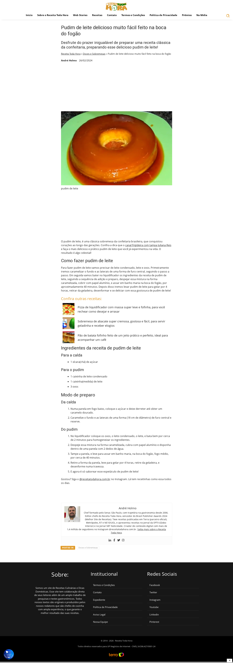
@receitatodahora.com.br (94, 479)
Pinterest (154, 621)
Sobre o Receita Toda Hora (52, 15)
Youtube (154, 607)
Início (29, 15)
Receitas (97, 15)
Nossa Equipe (100, 621)
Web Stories (80, 15)
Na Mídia (201, 15)
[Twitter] (118, 540)
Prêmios (187, 15)
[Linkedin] (109, 540)
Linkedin (154, 614)
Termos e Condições (133, 15)
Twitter (153, 592)
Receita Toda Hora (71, 53)
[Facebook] (114, 540)
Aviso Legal (99, 614)
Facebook (154, 585)
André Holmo (69, 60)
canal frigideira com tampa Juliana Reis (148, 245)
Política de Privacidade (163, 15)
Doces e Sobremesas (94, 53)
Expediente (99, 599)
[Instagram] (123, 540)
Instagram (154, 599)
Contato (112, 15)
